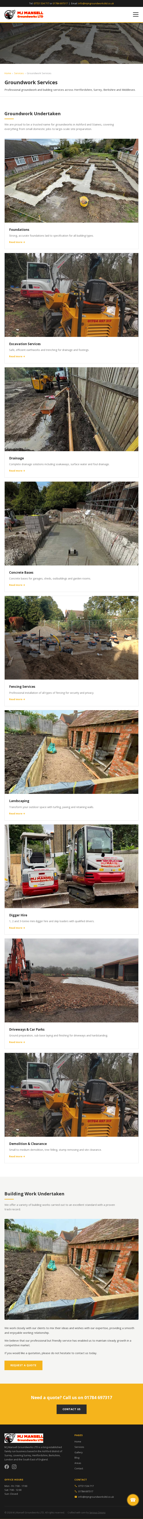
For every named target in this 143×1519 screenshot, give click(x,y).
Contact (78, 1468)
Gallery (78, 1452)
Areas (77, 1463)
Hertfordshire (40, 1455)
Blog (76, 1457)
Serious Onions (97, 1512)
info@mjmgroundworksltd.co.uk (96, 3)
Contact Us (72, 1409)
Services (19, 73)
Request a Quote (23, 1365)
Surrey (27, 1455)
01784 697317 (60, 3)
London (8, 1459)
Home (7, 73)
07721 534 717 (41, 3)
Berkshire (54, 1455)
